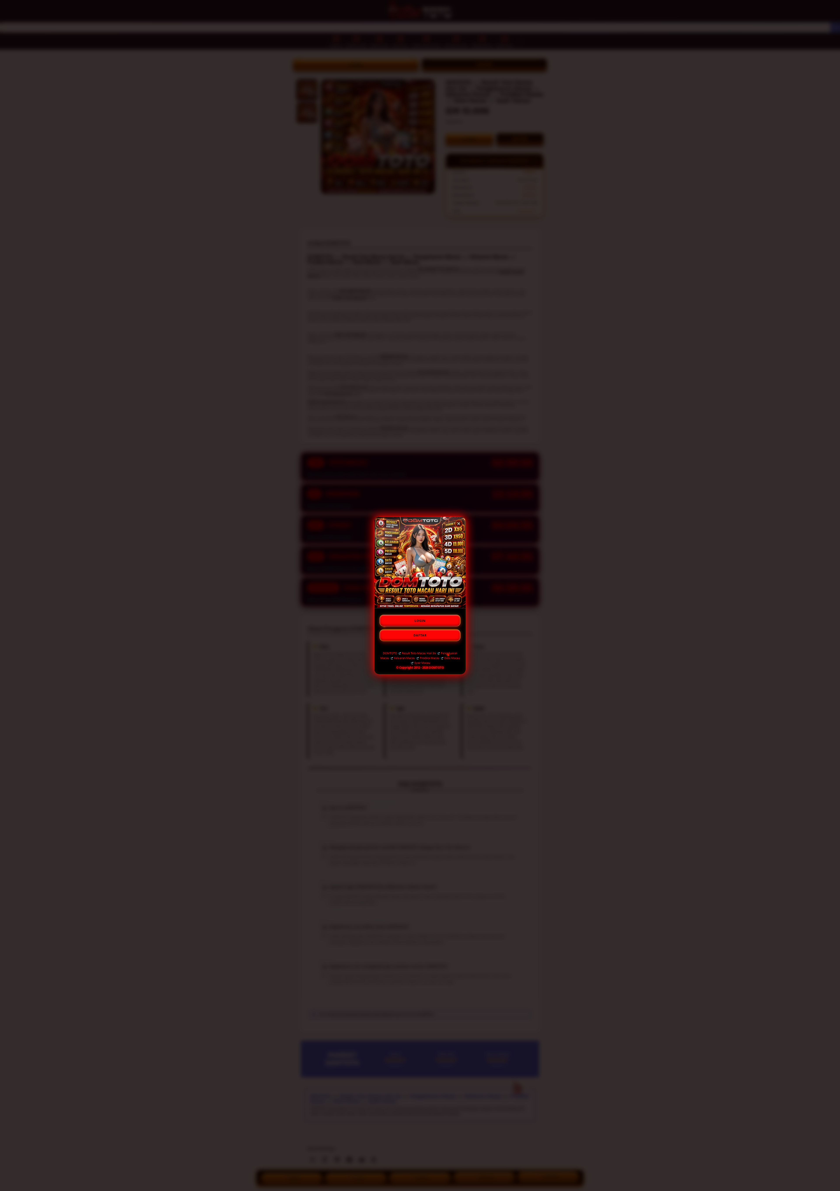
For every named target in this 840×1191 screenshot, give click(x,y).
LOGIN (420, 620)
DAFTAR (420, 635)
